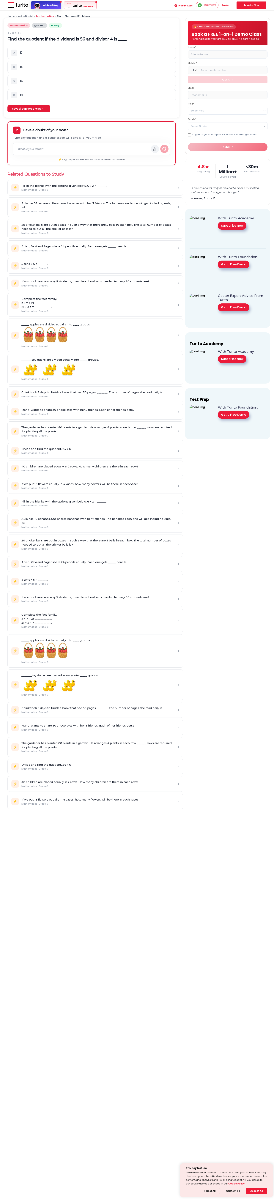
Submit (228, 147)
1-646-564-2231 (185, 5)
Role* (191, 103)
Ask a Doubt (25, 16)
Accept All (256, 1191)
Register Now (251, 5)
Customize (233, 1191)
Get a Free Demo (233, 264)
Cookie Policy (236, 1183)
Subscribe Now (232, 225)
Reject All (210, 1191)
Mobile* (192, 62)
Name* (192, 47)
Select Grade (199, 126)
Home (11, 16)
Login (225, 5)
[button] (91, 53)
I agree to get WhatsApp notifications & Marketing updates (224, 134)
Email (191, 87)
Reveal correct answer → (29, 109)
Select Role (197, 110)
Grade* (192, 119)
